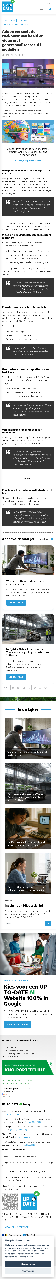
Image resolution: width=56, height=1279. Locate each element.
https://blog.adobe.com (28, 160)
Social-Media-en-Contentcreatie (16, 24)
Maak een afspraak (17, 1025)
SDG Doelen (31, 1235)
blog (13, 20)
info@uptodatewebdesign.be (15, 1050)
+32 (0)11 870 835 (10, 1047)
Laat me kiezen (25, 1257)
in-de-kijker (23, 20)
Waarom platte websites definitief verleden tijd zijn (25, 1111)
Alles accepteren (28, 1264)
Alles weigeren (28, 1271)
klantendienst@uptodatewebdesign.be (19, 1053)
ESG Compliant (14, 1235)
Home (6, 20)
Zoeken (50, 3)
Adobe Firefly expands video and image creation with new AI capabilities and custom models (28, 151)
